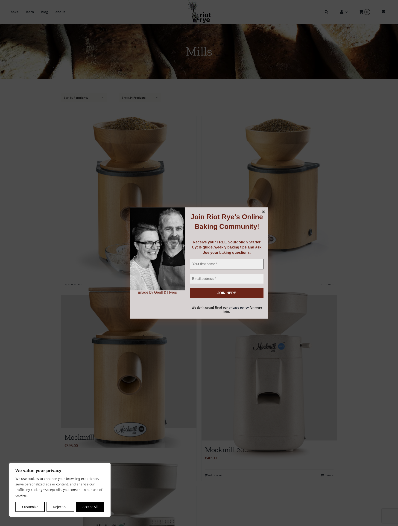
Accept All (90, 507)
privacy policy (239, 307)
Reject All (60, 507)
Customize (30, 507)
